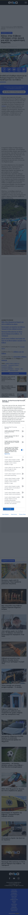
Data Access (14, 514)
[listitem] (14, 428)
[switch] (22, 431)
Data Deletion (5, 514)
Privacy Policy (22, 514)
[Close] (25, 400)
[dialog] (14, 457)
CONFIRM (8, 509)
